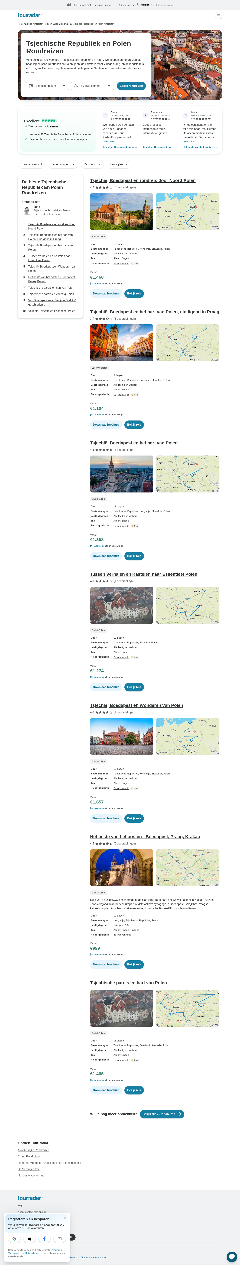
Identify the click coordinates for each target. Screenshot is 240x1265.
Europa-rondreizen (34, 24)
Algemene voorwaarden (93, 1257)
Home (21, 24)
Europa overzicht (31, 164)
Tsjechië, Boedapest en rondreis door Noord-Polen (51, 226)
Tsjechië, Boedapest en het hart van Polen (50, 247)
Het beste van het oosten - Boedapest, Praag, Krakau (199, 147)
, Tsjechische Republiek (137, 920)
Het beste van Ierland (31, 1175)
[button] (156, 283)
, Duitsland (144, 1045)
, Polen (166, 248)
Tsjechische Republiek (125, 248)
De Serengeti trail (29, 1169)
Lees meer (109, 141)
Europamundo (121, 263)
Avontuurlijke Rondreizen (33, 1150)
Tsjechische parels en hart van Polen (51, 287)
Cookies (71, 1257)
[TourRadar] (30, 15)
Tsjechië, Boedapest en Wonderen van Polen (157, 147)
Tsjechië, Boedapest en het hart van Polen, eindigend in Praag (120, 147)
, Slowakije (156, 248)
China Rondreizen (29, 1156)
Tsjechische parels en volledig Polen (51, 294)
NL (71, 1237)
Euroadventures (122, 934)
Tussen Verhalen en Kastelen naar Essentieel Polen (49, 258)
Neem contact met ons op (32, 1211)
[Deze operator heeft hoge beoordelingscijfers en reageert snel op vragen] (135, 263)
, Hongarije (144, 248)
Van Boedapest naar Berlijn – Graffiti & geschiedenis (52, 302)
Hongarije (118, 920)
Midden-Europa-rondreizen (58, 24)
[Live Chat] (232, 1257)
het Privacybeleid (31, 1253)
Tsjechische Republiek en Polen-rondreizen (93, 24)
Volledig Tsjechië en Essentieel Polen (51, 310)
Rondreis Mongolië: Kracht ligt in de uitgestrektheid (49, 1162)
